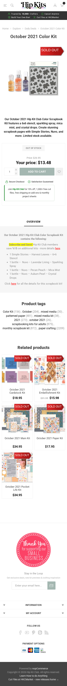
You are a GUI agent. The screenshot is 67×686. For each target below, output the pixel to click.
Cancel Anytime (51, 14)
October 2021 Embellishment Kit (49, 391)
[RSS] (46, 632)
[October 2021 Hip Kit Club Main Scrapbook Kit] (17, 418)
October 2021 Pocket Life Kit (17, 488)
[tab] (33, 222)
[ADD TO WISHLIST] (59, 172)
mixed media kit (43, 315)
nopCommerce (40, 668)
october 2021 (37, 320)
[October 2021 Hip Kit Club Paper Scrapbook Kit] (49, 418)
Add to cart (37, 171)
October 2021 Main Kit (17, 438)
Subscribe (51, 585)
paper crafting (47, 328)
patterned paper (15, 315)
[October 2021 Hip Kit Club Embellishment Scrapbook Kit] (49, 370)
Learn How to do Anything (33, 675)
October (27, 311)
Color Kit (8, 311)
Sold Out (50, 50)
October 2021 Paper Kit (50, 438)
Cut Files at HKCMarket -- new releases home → (33, 679)
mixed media (49, 311)
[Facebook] (20, 632)
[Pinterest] (33, 632)
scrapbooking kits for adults (29, 324)
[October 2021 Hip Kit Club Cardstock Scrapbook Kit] (17, 370)
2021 (17, 320)
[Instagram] (40, 632)
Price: (29, 157)
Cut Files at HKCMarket (48, 17)
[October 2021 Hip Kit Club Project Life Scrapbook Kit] (17, 467)
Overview (34, 221)
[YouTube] (27, 632)
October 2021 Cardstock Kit (17, 391)
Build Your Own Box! (20, 17)
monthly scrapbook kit (16, 328)
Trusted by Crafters (24, 14)
